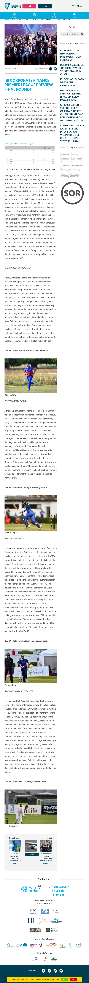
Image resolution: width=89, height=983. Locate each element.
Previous (14, 838)
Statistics (63, 169)
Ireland (79, 158)
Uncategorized (65, 154)
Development (64, 158)
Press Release (74, 176)
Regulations (64, 176)
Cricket (14, 17)
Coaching (70, 162)
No (73, 979)
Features (77, 173)
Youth (72, 158)
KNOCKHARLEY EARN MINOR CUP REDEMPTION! (72, 82)
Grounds (76, 169)
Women (63, 162)
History (70, 173)
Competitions (65, 165)
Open (70, 169)
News (34, 17)
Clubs (74, 17)
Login (45, 6)
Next (49, 838)
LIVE (29, 6)
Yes (64, 979)
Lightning (74, 154)
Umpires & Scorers (76, 165)
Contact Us (32, 971)
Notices (63, 173)
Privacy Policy (55, 979)
